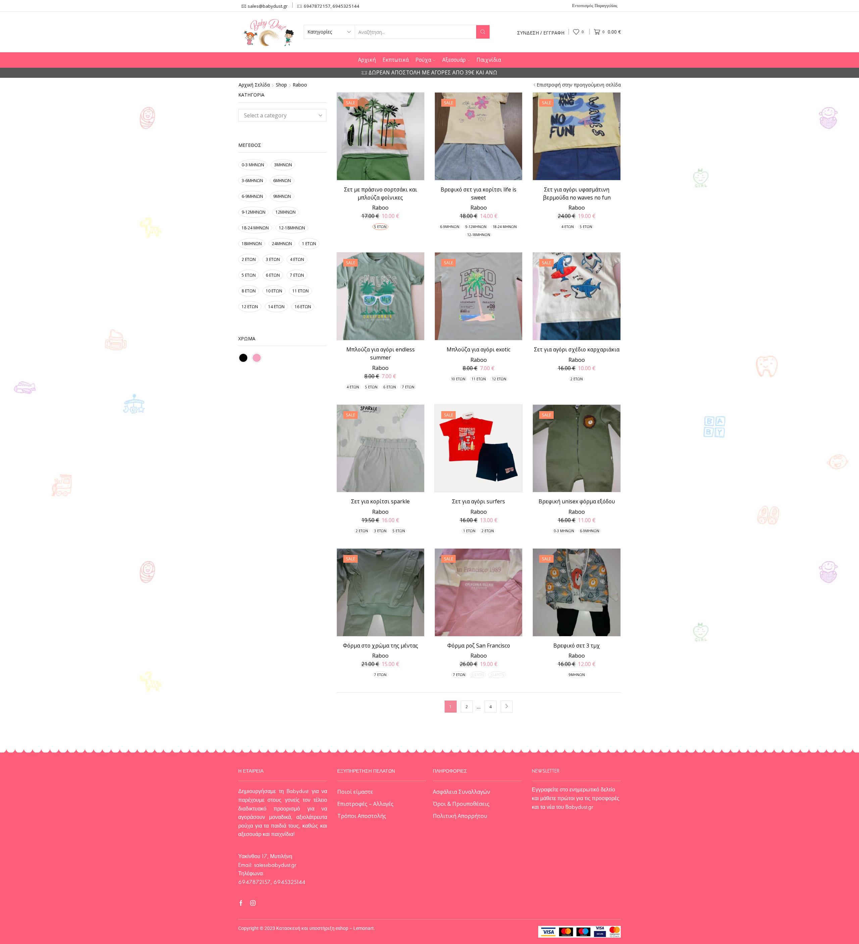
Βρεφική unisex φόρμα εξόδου (577, 501)
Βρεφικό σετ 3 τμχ (576, 645)
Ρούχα (423, 59)
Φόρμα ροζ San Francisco (478, 645)
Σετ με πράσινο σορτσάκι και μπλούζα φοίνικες (380, 193)
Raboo (380, 207)
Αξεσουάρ (454, 59)
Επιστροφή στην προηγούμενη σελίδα (579, 84)
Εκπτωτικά (396, 59)
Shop (281, 84)
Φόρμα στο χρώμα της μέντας (380, 645)
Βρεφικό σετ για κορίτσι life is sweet (478, 193)
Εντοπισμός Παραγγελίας (594, 6)
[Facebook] (241, 903)
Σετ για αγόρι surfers (478, 501)
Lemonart (363, 928)
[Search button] (483, 32)
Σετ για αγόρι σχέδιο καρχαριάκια (576, 349)
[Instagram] (253, 903)
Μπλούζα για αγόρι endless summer (380, 353)
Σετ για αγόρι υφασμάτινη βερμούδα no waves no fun (577, 193)
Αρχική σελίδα (254, 84)
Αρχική (367, 59)
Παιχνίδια (488, 59)
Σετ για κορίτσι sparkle (380, 501)
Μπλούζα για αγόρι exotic (478, 349)
